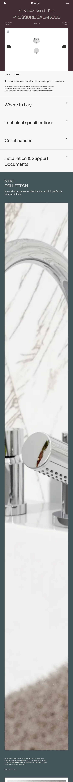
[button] (9, 46)
